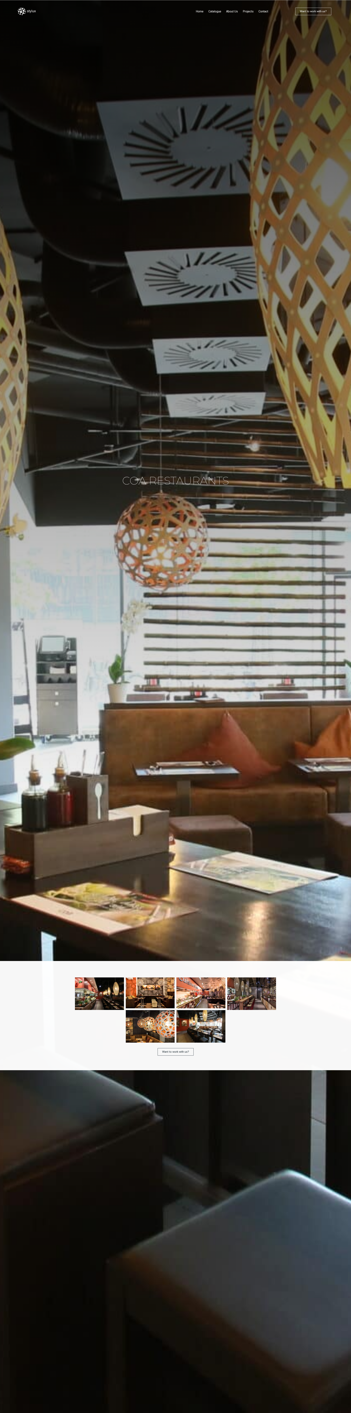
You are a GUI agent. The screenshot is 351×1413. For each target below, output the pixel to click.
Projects (248, 11)
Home (199, 11)
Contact (263, 11)
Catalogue (214, 11)
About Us (232, 11)
